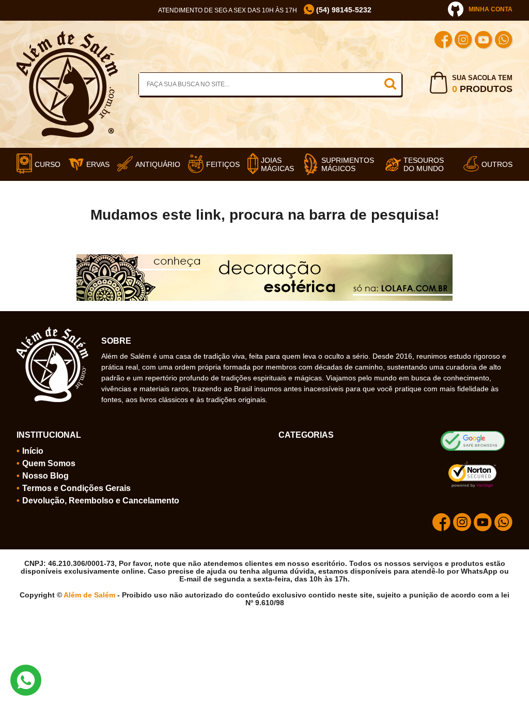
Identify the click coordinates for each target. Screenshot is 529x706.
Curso (47, 164)
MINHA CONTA (490, 9)
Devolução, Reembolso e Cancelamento (100, 500)
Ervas (98, 164)
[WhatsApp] (503, 41)
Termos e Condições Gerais (76, 488)
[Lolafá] (264, 258)
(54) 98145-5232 (342, 10)
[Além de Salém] (67, 35)
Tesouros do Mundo (423, 164)
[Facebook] (443, 41)
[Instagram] (463, 41)
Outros (496, 164)
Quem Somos (48, 463)
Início (32, 451)
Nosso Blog (45, 475)
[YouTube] (483, 41)
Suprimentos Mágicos (347, 164)
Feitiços (223, 164)
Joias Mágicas (277, 164)
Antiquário (157, 164)
